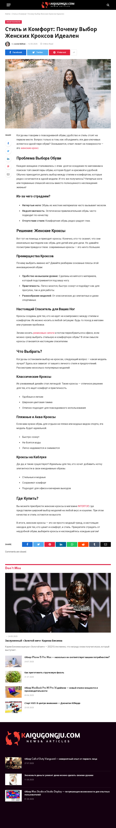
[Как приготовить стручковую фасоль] (13, 676)
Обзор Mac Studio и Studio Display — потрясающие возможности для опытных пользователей (67, 793)
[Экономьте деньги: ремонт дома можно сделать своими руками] (13, 779)
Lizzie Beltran (20, 44)
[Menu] (9, 5)
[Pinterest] (8, 166)
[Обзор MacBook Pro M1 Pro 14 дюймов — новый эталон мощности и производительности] (13, 692)
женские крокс (30, 148)
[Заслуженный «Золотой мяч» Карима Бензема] (58, 603)
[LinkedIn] (8, 159)
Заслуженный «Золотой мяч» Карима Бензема (33, 640)
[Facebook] (8, 143)
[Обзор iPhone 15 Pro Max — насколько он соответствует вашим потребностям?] (13, 661)
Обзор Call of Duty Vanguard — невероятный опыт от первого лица (60, 759)
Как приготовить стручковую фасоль (44, 673)
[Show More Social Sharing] (74, 52)
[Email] (8, 174)
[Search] (107, 5)
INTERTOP (83, 506)
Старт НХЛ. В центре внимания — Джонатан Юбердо (52, 703)
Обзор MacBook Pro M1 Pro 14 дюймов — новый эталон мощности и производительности (61, 689)
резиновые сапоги (44, 332)
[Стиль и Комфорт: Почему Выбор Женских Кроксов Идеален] (58, 93)
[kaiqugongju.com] (58, 5)
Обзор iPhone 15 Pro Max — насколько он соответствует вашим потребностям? (67, 657)
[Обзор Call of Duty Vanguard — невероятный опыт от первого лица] (13, 763)
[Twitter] (8, 151)
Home (7, 14)
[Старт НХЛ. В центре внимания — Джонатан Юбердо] (13, 707)
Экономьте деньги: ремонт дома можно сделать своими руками (58, 775)
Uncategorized (13, 22)
